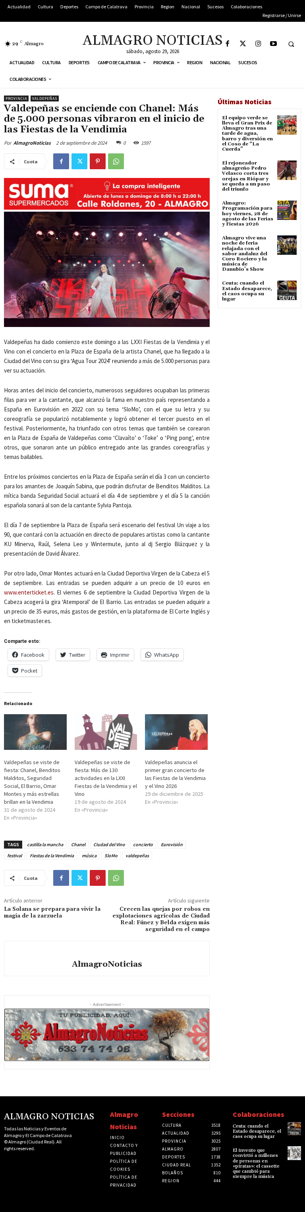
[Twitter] (243, 44)
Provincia (16, 98)
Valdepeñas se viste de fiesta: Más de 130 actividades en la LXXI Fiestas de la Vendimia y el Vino (106, 778)
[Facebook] (227, 44)
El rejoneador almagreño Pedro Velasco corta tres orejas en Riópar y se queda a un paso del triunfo (246, 176)
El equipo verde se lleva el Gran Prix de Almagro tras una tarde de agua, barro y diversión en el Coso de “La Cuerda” (247, 133)
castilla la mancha (45, 844)
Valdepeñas (44, 98)
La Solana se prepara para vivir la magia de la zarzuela (52, 913)
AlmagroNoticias (32, 143)
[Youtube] (274, 44)
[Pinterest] (98, 161)
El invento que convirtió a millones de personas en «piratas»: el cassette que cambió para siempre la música (256, 1163)
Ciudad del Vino (109, 844)
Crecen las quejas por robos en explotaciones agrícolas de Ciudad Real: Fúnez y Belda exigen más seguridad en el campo (161, 919)
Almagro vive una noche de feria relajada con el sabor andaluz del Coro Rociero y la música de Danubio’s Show (244, 253)
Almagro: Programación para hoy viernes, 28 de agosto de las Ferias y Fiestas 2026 (247, 213)
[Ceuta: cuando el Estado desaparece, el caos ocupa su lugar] (287, 290)
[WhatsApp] (116, 161)
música (89, 855)
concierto (143, 844)
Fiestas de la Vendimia (52, 855)
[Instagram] (258, 44)
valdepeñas (137, 855)
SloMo (111, 855)
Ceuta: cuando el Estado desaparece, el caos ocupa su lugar (247, 291)
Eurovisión (172, 844)
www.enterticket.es (29, 592)
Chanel (78, 844)
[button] (291, 44)
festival (14, 855)
